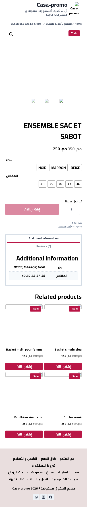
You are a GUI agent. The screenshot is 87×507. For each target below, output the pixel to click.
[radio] (75, 167)
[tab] (43, 239)
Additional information (43, 238)
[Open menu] (9, 8)
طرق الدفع (48, 459)
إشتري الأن (32, 209)
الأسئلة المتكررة (21, 479)
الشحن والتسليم (25, 459)
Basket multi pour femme (24, 349)
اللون (9, 159)
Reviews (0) (43, 246)
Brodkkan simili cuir (28, 417)
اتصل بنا (42, 479)
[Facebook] (51, 497)
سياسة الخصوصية (65, 479)
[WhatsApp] (36, 497)
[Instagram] (43, 497)
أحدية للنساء (64, 226)
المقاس (12, 176)
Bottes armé (73, 417)
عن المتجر (67, 459)
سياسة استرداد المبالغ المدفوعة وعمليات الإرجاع (43, 472)
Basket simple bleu (68, 349)
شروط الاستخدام (43, 465)
